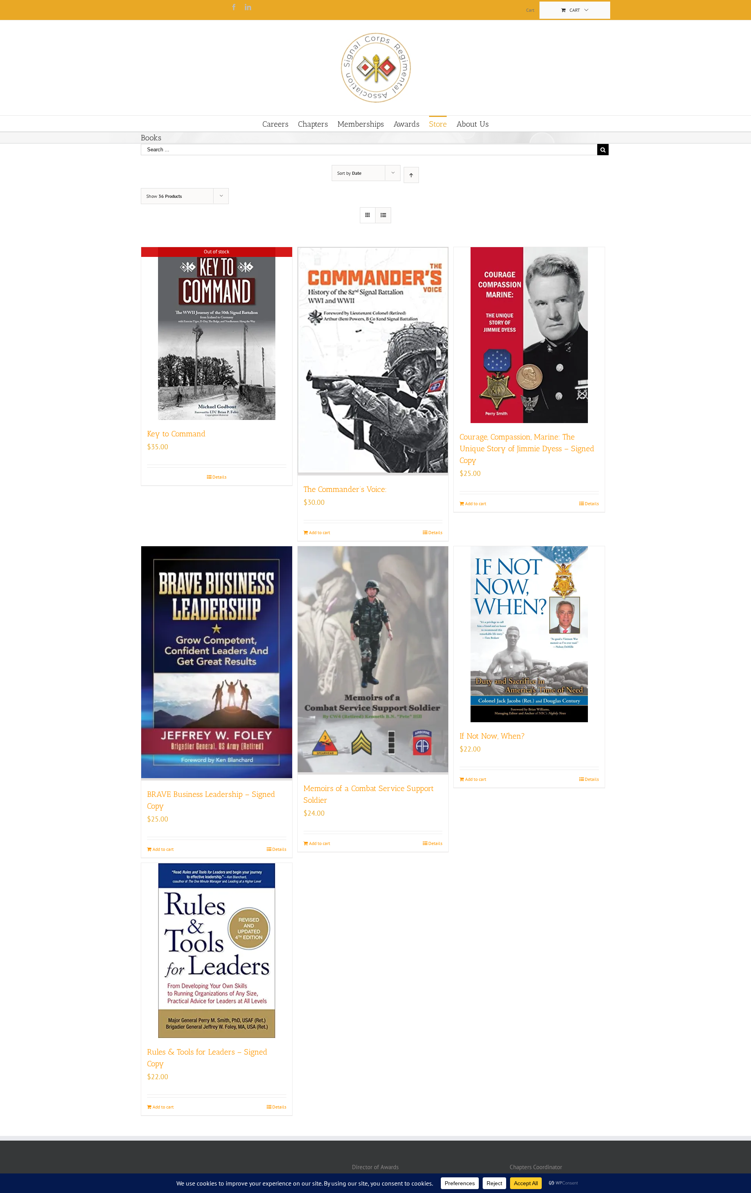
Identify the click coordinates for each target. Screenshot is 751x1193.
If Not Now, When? (492, 736)
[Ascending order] (411, 175)
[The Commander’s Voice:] (373, 361)
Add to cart (319, 532)
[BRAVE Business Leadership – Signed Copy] (216, 663)
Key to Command (176, 433)
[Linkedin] (248, 7)
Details (219, 477)
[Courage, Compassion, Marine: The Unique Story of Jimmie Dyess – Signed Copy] (529, 335)
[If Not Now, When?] (529, 634)
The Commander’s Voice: (345, 489)
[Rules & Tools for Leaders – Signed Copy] (216, 950)
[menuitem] (530, 10)
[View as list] (383, 215)
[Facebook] (234, 7)
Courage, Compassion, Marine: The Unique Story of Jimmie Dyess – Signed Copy (527, 448)
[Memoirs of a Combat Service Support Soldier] (373, 660)
